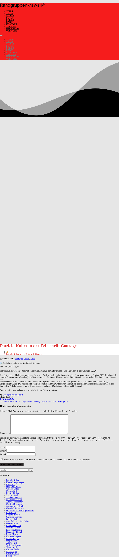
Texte (9, 13)
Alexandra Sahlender (15, 506)
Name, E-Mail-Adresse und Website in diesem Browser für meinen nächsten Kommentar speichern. (47, 459)
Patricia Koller (16, 395)
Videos (10, 16)
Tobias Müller (12, 547)
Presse (10, 20)
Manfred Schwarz (14, 499)
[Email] (8, 399)
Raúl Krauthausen (14, 530)
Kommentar (5, 433)
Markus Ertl (11, 491)
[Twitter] (4, 399)
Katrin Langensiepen (15, 482)
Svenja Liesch (12, 495)
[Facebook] (1, 399)
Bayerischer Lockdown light (54, 401)
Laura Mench (12, 534)
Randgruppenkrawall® (22, 5)
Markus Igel (11, 551)
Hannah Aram (12, 523)
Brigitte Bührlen (13, 515)
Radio (9, 22)
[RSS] (12, 399)
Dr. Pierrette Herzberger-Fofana (20, 510)
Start (9, 11)
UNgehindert (12, 541)
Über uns (11, 31)
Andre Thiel (11, 543)
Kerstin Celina (12, 493)
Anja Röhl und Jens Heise (17, 521)
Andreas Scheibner (14, 502)
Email (2, 451)
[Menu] (1, 35)
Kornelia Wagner (13, 536)
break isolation (12, 519)
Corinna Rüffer (13, 549)
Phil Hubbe (11, 512)
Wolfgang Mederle (14, 545)
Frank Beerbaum (13, 525)
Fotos (10, 18)
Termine (11, 26)
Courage (6, 395)
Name (2, 447)
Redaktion (10, 484)
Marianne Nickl (13, 528)
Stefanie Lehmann (14, 497)
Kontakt (11, 24)
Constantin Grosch (14, 532)
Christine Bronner (14, 517)
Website (3, 454)
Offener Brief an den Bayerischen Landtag (20, 401)
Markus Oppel (12, 538)
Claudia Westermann (15, 508)
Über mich (12, 28)
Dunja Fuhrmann (13, 487)
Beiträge (19, 358)
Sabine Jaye (11, 556)
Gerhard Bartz (12, 489)
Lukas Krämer (12, 554)
